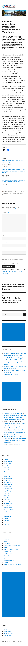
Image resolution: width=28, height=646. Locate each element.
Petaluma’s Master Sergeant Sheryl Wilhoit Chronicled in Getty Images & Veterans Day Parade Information (15, 426)
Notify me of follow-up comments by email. (12, 259)
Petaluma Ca (5, 193)
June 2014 (6, 520)
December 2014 (8, 507)
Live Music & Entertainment (12, 545)
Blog (5, 537)
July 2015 (6, 493)
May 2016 (6, 472)
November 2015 (8, 484)
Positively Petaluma (6, 641)
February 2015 (8, 503)
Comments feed (8, 633)
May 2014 (6, 522)
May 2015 (6, 497)
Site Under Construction (11, 374)
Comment (5, 212)
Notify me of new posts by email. (10, 263)
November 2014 (8, 510)
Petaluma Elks (12, 193)
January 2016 (7, 480)
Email (4, 242)
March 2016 (7, 476)
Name (4, 235)
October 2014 (7, 512)
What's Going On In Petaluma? (13, 564)
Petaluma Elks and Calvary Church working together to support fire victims (14, 362)
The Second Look (9, 560)
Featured (6, 539)
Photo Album (7, 556)
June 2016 (6, 470)
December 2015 (8, 482)
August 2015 (7, 491)
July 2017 (6, 465)
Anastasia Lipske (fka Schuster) (13, 413)
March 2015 (7, 501)
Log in (5, 629)
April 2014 (7, 524)
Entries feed (7, 631)
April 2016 (7, 474)
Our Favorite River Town (11, 549)
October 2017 (7, 463)
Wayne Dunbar (8, 191)
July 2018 (6, 459)
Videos (6, 562)
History (6, 541)
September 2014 (8, 514)
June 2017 (6, 467)
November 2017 (8, 461)
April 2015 (7, 499)
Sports (6, 558)
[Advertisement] (13, 332)
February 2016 (8, 478)
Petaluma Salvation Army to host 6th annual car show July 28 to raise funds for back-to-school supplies (13, 171)
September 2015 (8, 488)
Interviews (7, 543)
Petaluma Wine (8, 554)
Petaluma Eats (8, 551)
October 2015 (7, 486)
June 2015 (6, 495)
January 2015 (7, 505)
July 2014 (6, 518)
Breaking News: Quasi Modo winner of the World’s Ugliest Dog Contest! (15, 440)
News (22, 191)
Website (4, 250)
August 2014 (7, 516)
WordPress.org (8, 635)
